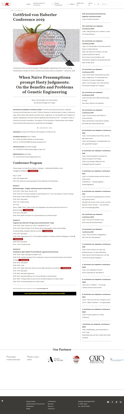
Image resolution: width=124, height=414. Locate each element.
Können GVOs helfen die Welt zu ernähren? (51, 268)
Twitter (116, 402)
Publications (30, 406)
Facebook (112, 402)
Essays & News (30, 401)
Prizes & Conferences (58, 4)
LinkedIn (120, 402)
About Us (90, 4)
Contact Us (51, 409)
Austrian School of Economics (39, 4)
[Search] (98, 4)
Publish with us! (80, 4)
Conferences (52, 401)
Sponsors (51, 404)
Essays (28, 4)
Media (72, 4)
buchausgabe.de (42, 288)
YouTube (108, 402)
